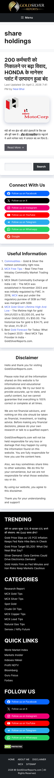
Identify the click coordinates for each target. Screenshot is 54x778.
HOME (11, 759)
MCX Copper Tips (15, 614)
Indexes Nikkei (13, 660)
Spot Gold (10, 603)
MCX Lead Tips (13, 619)
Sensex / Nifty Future (17, 629)
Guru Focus (11, 675)
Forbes (8, 680)
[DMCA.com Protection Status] (13, 747)
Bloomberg (11, 670)
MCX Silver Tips (13, 598)
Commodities (12, 261)
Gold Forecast (19, 329)
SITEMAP (31, 764)
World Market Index (16, 649)
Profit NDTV (11, 665)
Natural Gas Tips (14, 624)
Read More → (16, 147)
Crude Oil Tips (13, 609)
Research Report (14, 588)
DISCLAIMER (39, 759)
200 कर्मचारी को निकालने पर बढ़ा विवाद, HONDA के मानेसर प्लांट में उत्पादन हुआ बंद (26, 69)
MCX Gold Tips (13, 593)
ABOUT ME (23, 759)
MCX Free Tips (13, 268)
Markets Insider (13, 655)
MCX (15, 295)
